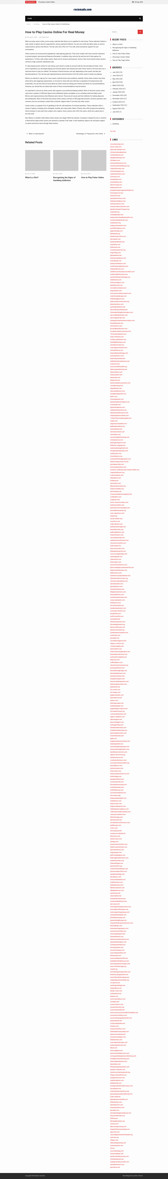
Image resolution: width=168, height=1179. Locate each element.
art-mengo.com (115, 692)
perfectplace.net (115, 491)
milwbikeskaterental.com (118, 730)
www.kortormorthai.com (118, 931)
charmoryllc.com (115, 559)
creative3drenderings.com (119, 869)
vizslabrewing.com (116, 386)
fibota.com (113, 1048)
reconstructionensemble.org (119, 763)
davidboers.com (115, 877)
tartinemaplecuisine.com (118, 684)
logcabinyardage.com (117, 874)
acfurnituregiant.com (117, 171)
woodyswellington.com (118, 1037)
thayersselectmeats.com (118, 847)
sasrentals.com (115, 434)
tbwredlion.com (115, 1064)
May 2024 (115, 79)
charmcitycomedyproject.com (120, 652)
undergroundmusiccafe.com (119, 1162)
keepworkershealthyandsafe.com (121, 217)
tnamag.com (114, 841)
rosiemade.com (83, 9)
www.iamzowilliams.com (118, 1015)
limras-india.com (115, 147)
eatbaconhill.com (116, 187)
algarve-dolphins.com (117, 717)
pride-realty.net (115, 1097)
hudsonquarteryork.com (118, 1045)
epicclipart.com (115, 239)
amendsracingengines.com (119, 928)
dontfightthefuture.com (118, 342)
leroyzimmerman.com (117, 1116)
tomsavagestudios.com (118, 467)
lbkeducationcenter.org (118, 486)
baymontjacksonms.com (118, 733)
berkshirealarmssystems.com (120, 383)
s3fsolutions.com (116, 326)
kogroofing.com (115, 253)
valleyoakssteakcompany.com (120, 812)
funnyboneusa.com (116, 757)
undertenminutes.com (117, 174)
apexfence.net (115, 1167)
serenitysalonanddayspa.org (119, 166)
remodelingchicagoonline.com (120, 972)
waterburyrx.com (115, 801)
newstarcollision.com (117, 432)
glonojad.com (114, 638)
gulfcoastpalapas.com (117, 855)
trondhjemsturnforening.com (119, 1059)
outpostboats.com (116, 524)
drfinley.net (114, 1118)
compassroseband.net (117, 833)
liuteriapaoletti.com (116, 744)
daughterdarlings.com (117, 158)
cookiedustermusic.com (118, 760)
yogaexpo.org (114, 500)
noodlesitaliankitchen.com (119, 220)
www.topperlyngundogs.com (120, 912)
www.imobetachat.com (118, 879)
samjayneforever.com (117, 1078)
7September (45, 37)
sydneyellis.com (115, 453)
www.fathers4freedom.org (119, 909)
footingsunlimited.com (117, 945)
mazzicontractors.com (117, 1029)
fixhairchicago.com (116, 817)
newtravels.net (115, 196)
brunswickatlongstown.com (119, 681)
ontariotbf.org (114, 212)
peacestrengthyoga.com (118, 920)
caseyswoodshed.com (118, 814)
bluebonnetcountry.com (118, 236)
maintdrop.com (115, 244)
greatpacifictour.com (117, 779)
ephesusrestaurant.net (117, 1034)
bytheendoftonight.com (118, 527)
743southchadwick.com (118, 334)
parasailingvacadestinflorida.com (121, 1094)
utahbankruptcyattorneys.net (119, 361)
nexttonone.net (115, 893)
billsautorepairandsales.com (119, 1067)
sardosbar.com (115, 377)
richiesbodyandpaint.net (118, 152)
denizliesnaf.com (116, 820)
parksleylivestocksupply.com (120, 508)
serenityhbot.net (115, 896)
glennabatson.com (116, 586)
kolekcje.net (114, 481)
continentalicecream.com (118, 597)
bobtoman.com (115, 247)
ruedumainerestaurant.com (119, 633)
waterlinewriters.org (117, 860)
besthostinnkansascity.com (119, 1156)
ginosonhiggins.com (117, 722)
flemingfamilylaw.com (117, 1121)
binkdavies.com (115, 603)
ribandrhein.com (115, 478)
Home (30, 18)
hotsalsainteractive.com (118, 163)
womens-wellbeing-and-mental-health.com (124, 470)
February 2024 (117, 89)
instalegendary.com (116, 215)
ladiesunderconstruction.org (119, 301)
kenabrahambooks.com (118, 608)
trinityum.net (114, 1026)
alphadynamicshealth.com (119, 1099)
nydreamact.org (115, 223)
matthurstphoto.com (117, 1080)
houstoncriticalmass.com (118, 565)
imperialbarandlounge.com (119, 353)
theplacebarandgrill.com (118, 798)
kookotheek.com (115, 261)
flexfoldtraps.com (116, 926)
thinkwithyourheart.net (117, 358)
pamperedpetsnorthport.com (120, 402)
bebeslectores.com (116, 304)
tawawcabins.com (116, 372)
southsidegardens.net (117, 1023)
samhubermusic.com (117, 1164)
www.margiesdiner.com (118, 953)
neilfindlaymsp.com (116, 790)
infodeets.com (115, 160)
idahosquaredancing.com (118, 369)
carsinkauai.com (115, 1088)
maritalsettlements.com (118, 727)
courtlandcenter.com (117, 787)
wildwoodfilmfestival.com (119, 274)
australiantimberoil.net (117, 307)
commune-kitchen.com (118, 611)
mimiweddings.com (116, 1154)
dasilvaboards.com (116, 584)
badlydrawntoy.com (116, 885)
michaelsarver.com (116, 440)
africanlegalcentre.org (117, 624)
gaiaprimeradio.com (117, 695)
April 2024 (115, 82)
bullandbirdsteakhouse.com (119, 961)
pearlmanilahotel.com (117, 242)
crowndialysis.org (116, 456)
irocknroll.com (115, 364)
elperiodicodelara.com (117, 149)
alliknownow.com (116, 573)
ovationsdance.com (116, 475)
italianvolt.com (115, 380)
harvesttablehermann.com (119, 315)
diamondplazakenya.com (118, 1061)
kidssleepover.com (116, 193)
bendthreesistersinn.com (118, 752)
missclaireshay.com (117, 144)
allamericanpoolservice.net (119, 462)
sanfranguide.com (116, 557)
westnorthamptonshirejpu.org (120, 277)
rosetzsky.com (115, 635)
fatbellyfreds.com (116, 1040)
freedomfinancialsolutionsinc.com (121, 923)
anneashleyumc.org (116, 936)
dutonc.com (114, 700)
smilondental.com (116, 429)
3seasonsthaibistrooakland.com (121, 494)
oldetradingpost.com (117, 299)
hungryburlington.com (117, 679)
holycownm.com (115, 771)
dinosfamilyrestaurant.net (118, 310)
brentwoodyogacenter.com (119, 974)
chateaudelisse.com (117, 269)
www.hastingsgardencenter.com (121, 1018)
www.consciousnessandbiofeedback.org (124, 1012)
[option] (55, 2)
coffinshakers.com (116, 662)
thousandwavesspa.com (118, 784)
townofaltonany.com (117, 736)
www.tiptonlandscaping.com (119, 977)
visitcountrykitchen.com (118, 714)
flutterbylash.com (116, 1102)
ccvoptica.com (115, 983)
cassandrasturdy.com (117, 538)
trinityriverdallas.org (117, 489)
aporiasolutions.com (117, 850)
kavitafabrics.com (116, 765)
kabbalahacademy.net (117, 426)
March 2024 (116, 85)
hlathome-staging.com (117, 445)
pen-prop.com (115, 904)
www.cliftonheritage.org (118, 966)
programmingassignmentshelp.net (121, 190)
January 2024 (117, 92)
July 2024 (115, 72)
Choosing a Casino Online (121, 57)
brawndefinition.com (117, 595)
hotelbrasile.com (116, 280)
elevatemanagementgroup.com (120, 1113)
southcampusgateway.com (119, 266)
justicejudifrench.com (117, 668)
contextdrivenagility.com (118, 657)
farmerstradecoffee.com (118, 871)
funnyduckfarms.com (117, 1107)
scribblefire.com (115, 497)
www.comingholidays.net (118, 554)
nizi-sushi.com (115, 689)
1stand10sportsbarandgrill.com (120, 418)
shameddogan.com (116, 863)
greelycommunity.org (117, 630)
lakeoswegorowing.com (118, 1126)
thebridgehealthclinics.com (119, 858)
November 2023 (117, 99)
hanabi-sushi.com (116, 991)
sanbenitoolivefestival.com (119, 540)
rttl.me (112, 1148)
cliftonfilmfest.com (116, 350)
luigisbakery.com (116, 988)
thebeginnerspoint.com (118, 551)
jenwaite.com (114, 1110)
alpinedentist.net (116, 255)
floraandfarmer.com (116, 323)
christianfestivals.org (117, 711)
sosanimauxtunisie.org (118, 250)
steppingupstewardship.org (119, 980)
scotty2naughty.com (117, 646)
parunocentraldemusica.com (119, 1053)
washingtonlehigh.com (117, 985)
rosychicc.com (115, 521)
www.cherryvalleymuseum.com (120, 293)
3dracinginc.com (115, 562)
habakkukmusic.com (117, 890)
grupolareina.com (116, 291)
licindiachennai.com (116, 155)
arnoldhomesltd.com (117, 345)
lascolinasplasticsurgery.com (120, 964)
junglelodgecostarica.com (119, 708)
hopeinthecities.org (116, 529)
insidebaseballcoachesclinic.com (121, 1086)
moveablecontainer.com (118, 288)
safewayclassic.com (117, 204)
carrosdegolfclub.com (117, 318)
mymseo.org (114, 1137)
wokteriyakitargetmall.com (119, 448)
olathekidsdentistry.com (118, 410)
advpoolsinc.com (116, 803)
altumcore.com (115, 836)
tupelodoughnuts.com (117, 407)
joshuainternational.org (117, 898)
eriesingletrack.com (117, 399)
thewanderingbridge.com (118, 670)
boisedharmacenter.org (118, 510)
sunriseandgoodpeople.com (119, 746)
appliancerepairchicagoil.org (119, 209)
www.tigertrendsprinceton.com (120, 907)
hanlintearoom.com (116, 1105)
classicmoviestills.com (118, 543)
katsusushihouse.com (117, 627)
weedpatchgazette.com (118, 394)
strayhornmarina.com (117, 589)
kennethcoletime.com (117, 676)
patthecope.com (115, 825)
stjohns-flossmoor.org (117, 755)
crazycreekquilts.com (117, 600)
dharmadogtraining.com (118, 1143)
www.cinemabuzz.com (117, 999)
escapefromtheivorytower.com (120, 331)
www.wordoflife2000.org (118, 367)
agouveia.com (115, 1132)
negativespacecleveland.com (120, 741)
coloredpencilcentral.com (118, 348)
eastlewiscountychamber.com (120, 576)
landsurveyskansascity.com (119, 939)
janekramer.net (115, 687)
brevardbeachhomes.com (118, 329)
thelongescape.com (117, 703)
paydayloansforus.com (118, 198)
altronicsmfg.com (116, 185)
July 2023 (115, 112)
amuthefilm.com (115, 614)
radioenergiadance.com (118, 258)
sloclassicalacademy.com (119, 581)
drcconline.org (115, 795)
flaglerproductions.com (118, 592)
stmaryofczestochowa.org (119, 665)
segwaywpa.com (116, 852)
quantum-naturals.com (117, 1069)
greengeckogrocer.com (118, 443)
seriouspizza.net (116, 831)
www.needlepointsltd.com (119, 958)
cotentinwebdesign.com (118, 296)
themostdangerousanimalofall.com (122, 567)
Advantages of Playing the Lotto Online (89, 134)
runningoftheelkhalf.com (118, 915)
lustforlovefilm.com (116, 616)
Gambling (115, 124)
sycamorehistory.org (117, 1007)
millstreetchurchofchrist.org (119, 1091)
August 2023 (116, 108)
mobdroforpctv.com (116, 535)
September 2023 (118, 105)
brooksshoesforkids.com (118, 844)
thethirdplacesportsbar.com (119, 1031)
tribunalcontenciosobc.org (119, 578)
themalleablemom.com (118, 673)
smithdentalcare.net (117, 1159)
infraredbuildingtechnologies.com (121, 312)
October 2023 (117, 102)
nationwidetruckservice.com (119, 774)
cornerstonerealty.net (117, 1010)
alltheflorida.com (115, 1083)
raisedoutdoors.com (117, 356)
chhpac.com (114, 1140)
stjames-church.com (117, 643)
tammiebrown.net (116, 698)
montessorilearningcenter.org (120, 1072)
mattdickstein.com (116, 882)
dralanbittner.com (116, 388)
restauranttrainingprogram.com (120, 459)
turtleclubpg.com (116, 776)
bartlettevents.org (116, 285)
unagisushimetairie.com (118, 225)
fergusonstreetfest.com (118, 1075)
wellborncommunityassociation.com (122, 272)
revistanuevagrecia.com (118, 641)
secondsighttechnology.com (119, 437)
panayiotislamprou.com (118, 263)
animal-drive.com (116, 839)
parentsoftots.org (116, 866)
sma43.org (113, 969)
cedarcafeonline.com (117, 168)
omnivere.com (115, 177)
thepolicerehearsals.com (118, 570)
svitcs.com (114, 828)
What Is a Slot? (43, 2)
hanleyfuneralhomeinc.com (119, 413)
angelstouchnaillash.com (118, 424)
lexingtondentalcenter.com (119, 451)
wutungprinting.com (116, 725)
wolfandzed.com (116, 993)
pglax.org (113, 738)
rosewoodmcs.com (116, 1004)
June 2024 (116, 75)
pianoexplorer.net (116, 1021)
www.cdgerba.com (116, 1050)
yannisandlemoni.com (117, 391)
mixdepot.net (114, 1002)
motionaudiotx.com (116, 1145)
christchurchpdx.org (116, 605)
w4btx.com (114, 421)
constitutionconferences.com (120, 822)
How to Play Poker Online (92, 177)
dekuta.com (114, 996)
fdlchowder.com (115, 955)
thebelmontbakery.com (118, 201)
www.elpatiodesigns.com (118, 1042)
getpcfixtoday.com (116, 231)
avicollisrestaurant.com (118, 793)
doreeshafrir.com (116, 649)
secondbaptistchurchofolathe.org (121, 1135)
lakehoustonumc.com (117, 888)
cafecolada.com (115, 546)
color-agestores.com (117, 513)
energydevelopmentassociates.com (122, 320)
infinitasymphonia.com (117, 622)
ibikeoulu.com (115, 660)
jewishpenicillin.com (117, 464)
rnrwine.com (114, 1124)
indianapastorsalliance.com (119, 809)
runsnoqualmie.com (116, 947)
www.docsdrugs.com (117, 950)
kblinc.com (113, 396)
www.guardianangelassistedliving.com (123, 1056)
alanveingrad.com (116, 719)
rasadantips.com (115, 179)
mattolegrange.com (116, 706)
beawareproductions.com (118, 654)
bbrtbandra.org (115, 234)
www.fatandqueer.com (117, 934)
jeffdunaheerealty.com (117, 917)
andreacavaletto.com (117, 505)
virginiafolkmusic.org (117, 472)
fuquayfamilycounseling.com (120, 1129)
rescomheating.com (117, 1151)
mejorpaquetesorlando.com (119, 415)
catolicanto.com (115, 483)
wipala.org (113, 516)
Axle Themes (138, 1176)
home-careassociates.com (119, 502)
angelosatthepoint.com (118, 806)
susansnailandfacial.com (118, 901)
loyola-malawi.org (116, 519)
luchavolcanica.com (116, 768)
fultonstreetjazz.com (117, 282)
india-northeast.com (117, 337)
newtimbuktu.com (116, 182)
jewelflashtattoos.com (117, 228)
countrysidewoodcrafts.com (119, 206)
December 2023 (117, 95)
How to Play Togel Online (121, 60)
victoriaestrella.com (117, 782)
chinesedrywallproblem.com (119, 749)
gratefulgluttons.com (117, 532)
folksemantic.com (116, 375)
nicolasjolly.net (115, 619)
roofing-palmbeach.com (118, 339)
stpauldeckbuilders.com (118, 942)
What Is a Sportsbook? (36, 134)
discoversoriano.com (117, 548)
